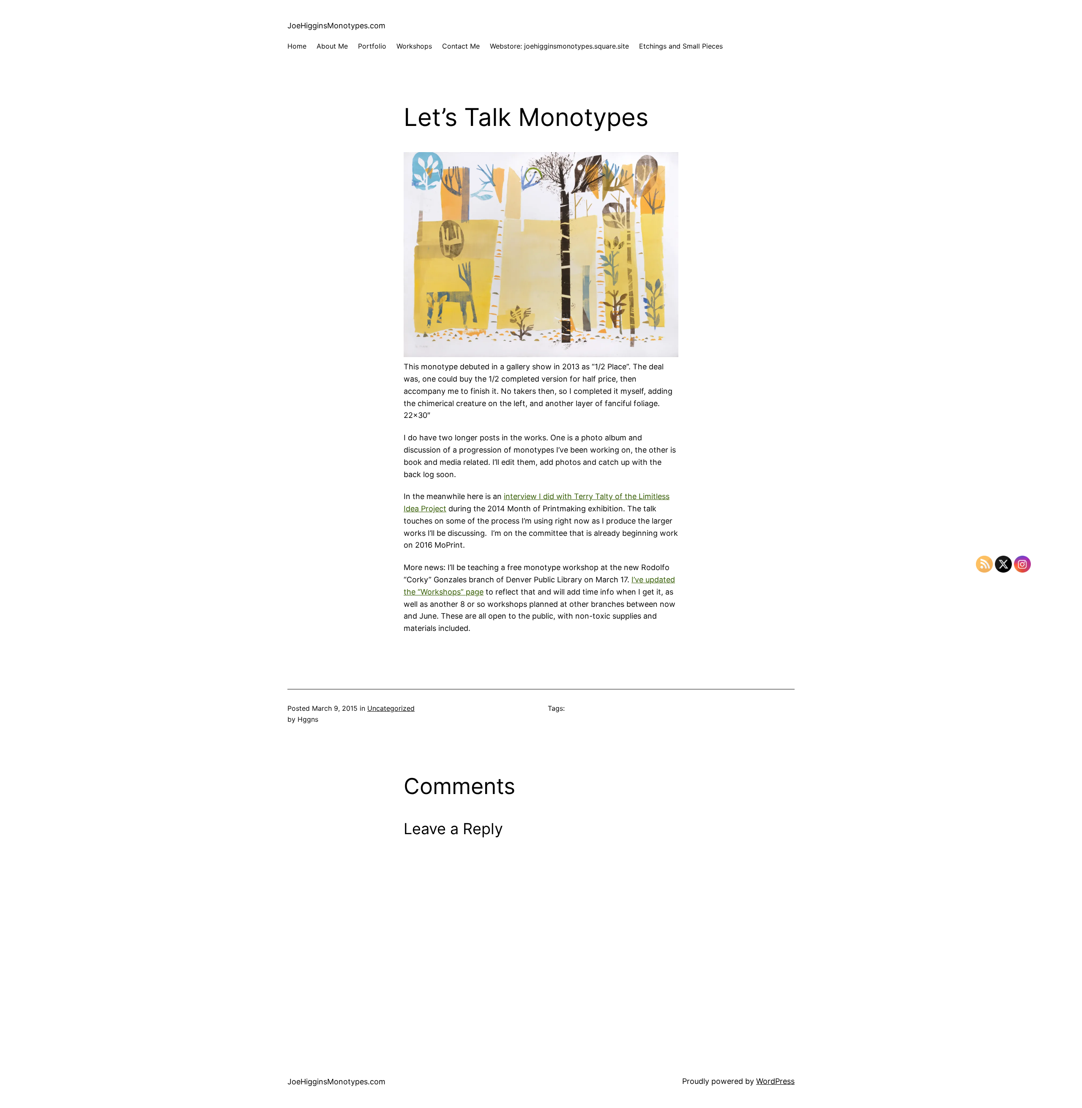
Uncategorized (391, 708)
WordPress (775, 1081)
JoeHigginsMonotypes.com (336, 25)
